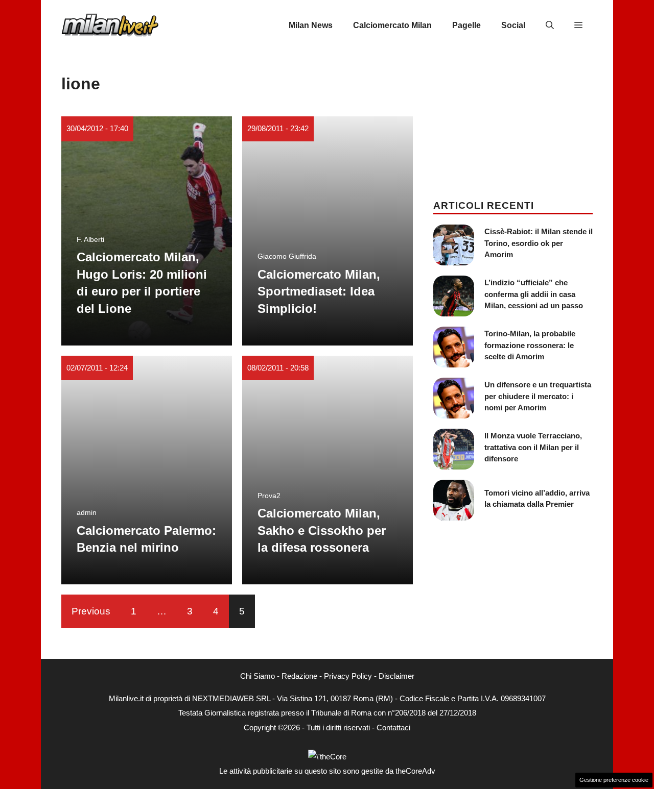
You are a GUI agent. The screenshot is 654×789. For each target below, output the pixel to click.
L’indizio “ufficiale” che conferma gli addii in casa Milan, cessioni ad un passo (533, 294)
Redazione (299, 676)
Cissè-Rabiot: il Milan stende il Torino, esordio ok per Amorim (538, 243)
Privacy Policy (348, 676)
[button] (549, 25)
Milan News (311, 25)
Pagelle (466, 25)
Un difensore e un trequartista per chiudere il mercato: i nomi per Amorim (537, 396)
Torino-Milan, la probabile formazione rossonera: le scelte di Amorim (529, 345)
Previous (91, 611)
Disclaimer (396, 676)
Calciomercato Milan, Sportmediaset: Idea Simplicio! (319, 291)
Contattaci (393, 727)
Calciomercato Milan (392, 25)
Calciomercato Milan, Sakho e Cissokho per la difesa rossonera (322, 530)
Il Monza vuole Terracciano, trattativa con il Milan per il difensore (533, 447)
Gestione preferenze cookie (613, 780)
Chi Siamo (257, 676)
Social (513, 25)
